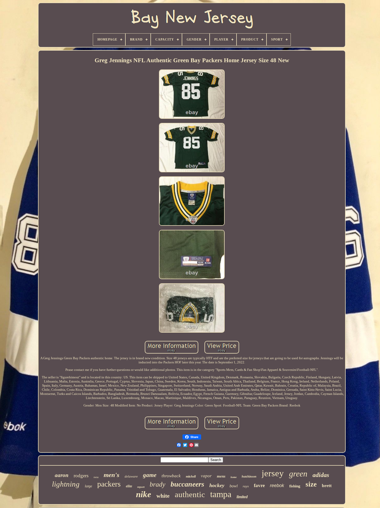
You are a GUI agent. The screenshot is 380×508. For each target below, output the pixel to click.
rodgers (81, 475)
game (149, 475)
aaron (62, 475)
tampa (220, 494)
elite (129, 486)
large (88, 486)
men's (111, 474)
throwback (171, 475)
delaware (131, 476)
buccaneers (187, 484)
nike (143, 494)
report (141, 486)
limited (242, 497)
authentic (190, 494)
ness (96, 477)
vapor (206, 475)
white (163, 496)
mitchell (191, 476)
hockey (216, 485)
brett (327, 485)
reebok (277, 485)
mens (221, 476)
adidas (321, 475)
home (234, 477)
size (311, 484)
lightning (66, 484)
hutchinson (249, 476)
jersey (273, 473)
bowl (234, 486)
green (298, 473)
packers (109, 484)
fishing (294, 486)
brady (157, 484)
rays (246, 486)
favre (259, 485)
